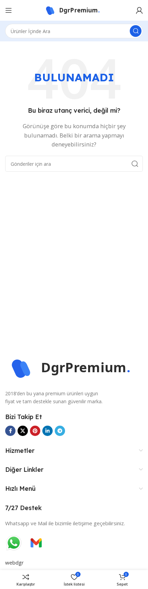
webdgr (14, 562)
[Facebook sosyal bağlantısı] (10, 431)
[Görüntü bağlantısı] (74, 367)
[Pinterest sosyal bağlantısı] (35, 431)
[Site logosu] (74, 9)
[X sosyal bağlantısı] (23, 431)
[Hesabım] (139, 10)
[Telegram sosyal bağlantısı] (60, 431)
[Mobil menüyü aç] (8, 10)
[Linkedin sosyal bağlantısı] (47, 431)
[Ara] (135, 31)
